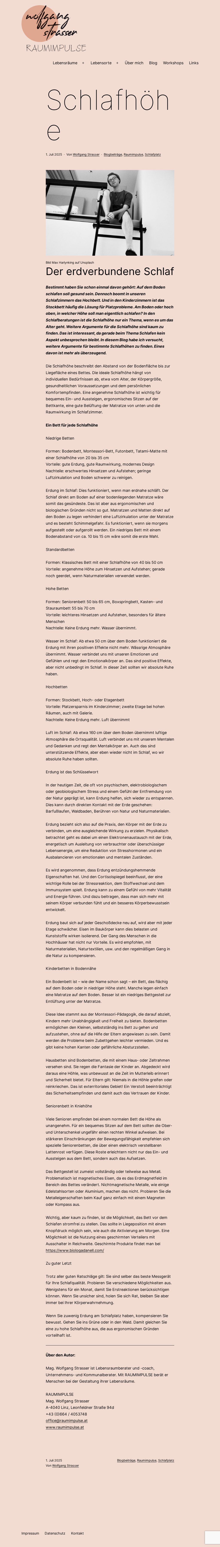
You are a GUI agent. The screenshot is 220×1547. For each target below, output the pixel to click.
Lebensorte (101, 63)
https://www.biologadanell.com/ (75, 1250)
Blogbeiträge (113, 154)
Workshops (173, 63)
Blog (153, 63)
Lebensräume (65, 63)
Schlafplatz (153, 154)
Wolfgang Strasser (86, 154)
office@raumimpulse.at (67, 1420)
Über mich (134, 63)
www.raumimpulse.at (65, 1427)
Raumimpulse (133, 154)
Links (194, 63)
